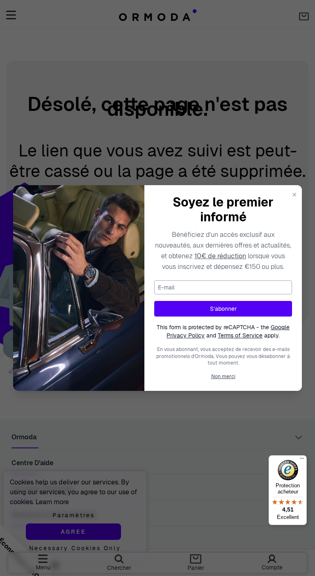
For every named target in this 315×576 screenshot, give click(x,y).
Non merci (223, 376)
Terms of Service (240, 335)
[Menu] (302, 460)
